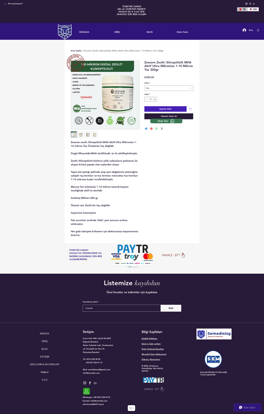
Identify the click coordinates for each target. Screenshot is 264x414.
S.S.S (44, 380)
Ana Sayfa (76, 50)
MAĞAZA (44, 333)
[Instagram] (246, 3)
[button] (258, 30)
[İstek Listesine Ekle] (190, 109)
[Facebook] (250, 3)
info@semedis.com (91, 373)
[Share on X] (161, 127)
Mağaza (45, 372)
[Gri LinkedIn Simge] (253, 3)
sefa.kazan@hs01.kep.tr (93, 404)
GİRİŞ (45, 341)
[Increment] (155, 99)
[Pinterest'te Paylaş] (151, 127)
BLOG (45, 349)
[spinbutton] (150, 99)
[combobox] (168, 88)
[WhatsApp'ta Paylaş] (156, 127)
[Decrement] (146, 99)
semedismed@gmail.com (99, 369)
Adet (147, 83)
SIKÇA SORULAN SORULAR (44, 364)
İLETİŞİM (44, 357)
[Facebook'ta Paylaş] (146, 127)
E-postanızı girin (90, 302)
